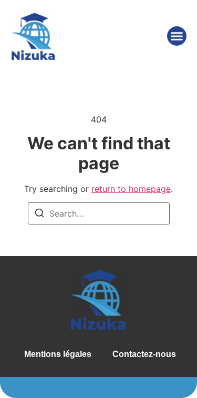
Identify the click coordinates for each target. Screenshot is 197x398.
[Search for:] (99, 213)
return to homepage (131, 188)
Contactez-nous (144, 354)
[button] (177, 36)
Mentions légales (57, 354)
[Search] (39, 214)
